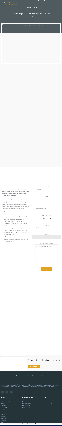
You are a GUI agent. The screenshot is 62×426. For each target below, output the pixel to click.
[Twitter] (7, 392)
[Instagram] (11, 392)
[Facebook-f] (2, 392)
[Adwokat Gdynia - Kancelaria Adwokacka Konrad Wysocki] (13, 3)
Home (21, 16)
